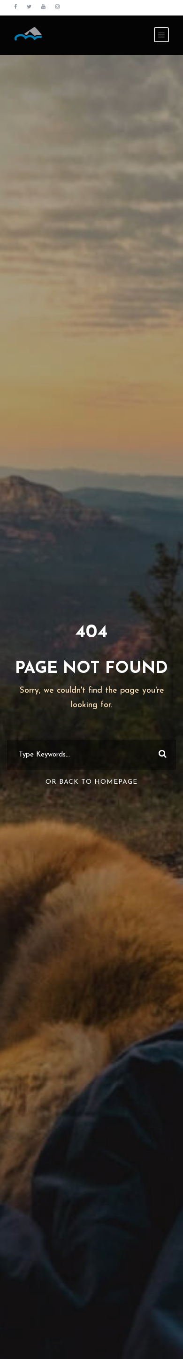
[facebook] (15, 7)
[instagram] (57, 7)
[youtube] (43, 7)
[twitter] (29, 7)
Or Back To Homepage (91, 782)
